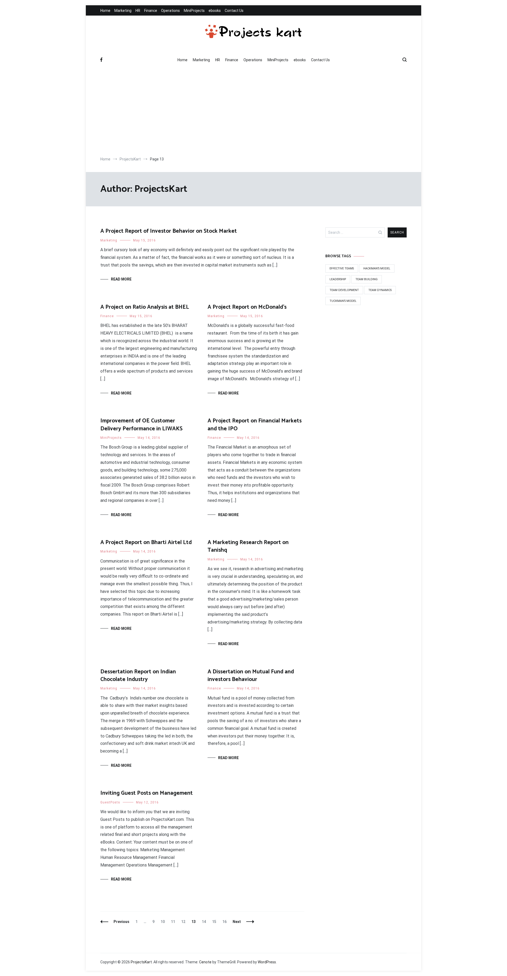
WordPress (267, 962)
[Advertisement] (253, 112)
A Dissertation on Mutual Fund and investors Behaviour (251, 675)
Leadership (338, 279)
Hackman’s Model (376, 268)
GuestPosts (110, 802)
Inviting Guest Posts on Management (146, 793)
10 (163, 922)
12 (184, 922)
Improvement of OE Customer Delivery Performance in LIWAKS (141, 424)
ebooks (215, 10)
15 (215, 922)
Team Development (344, 290)
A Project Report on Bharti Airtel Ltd (146, 542)
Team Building (366, 279)
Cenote (205, 962)
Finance (150, 10)
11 (174, 922)
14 (205, 922)
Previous (121, 922)
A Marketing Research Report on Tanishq (248, 546)
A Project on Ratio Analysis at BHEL (144, 307)
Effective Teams (342, 268)
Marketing (123, 10)
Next (237, 922)
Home (105, 10)
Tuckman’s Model (343, 301)
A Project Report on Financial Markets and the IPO (255, 424)
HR (137, 10)
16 (225, 922)
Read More (121, 279)
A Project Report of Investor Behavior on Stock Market (168, 231)
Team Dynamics (380, 290)
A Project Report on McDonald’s (247, 307)
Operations (170, 10)
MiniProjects (194, 10)
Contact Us (234, 10)
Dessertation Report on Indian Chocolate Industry (138, 675)
